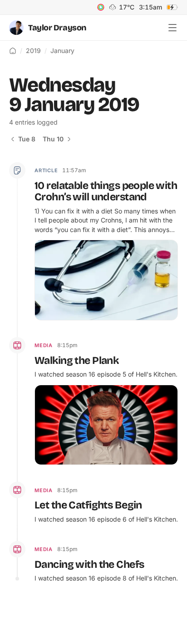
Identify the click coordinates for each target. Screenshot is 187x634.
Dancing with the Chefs (89, 564)
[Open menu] (172, 27)
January (62, 50)
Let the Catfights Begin (88, 505)
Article (46, 170)
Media (43, 345)
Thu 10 (53, 139)
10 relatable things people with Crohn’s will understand (105, 191)
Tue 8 (26, 139)
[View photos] (167, 250)
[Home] (12, 50)
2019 (33, 50)
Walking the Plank (76, 360)
